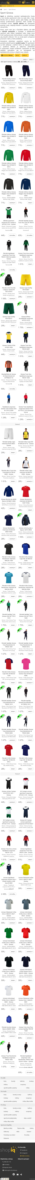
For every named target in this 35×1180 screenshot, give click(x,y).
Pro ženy (3, 1105)
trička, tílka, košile (28, 1101)
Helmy (32, 1128)
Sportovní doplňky (6, 1125)
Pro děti (3, 1078)
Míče (18, 1131)
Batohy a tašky (8, 1128)
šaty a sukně (27, 1118)
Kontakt (4, 6)
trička (27, 1088)
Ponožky (26, 1135)
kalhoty (22, 1081)
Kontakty (6, 1164)
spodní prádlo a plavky (10, 1088)
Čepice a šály (21, 1128)
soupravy (23, 1084)
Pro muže (3, 1091)
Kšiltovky (6, 1131)
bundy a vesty (17, 1094)
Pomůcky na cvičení (9, 1135)
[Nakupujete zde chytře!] (1, 9)
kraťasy (31, 1081)
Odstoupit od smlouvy (10, 1170)
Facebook (24, 1150)
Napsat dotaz (8, 1167)
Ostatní (29, 1131)
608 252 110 (7, 1162)
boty (5, 1081)
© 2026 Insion (32, 1179)
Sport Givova (12, 9)
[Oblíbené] (20, 3)
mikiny (6, 1084)
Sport (5, 9)
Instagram (25, 1153)
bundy (13, 1081)
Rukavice (6, 1138)
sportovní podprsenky (10, 1118)
